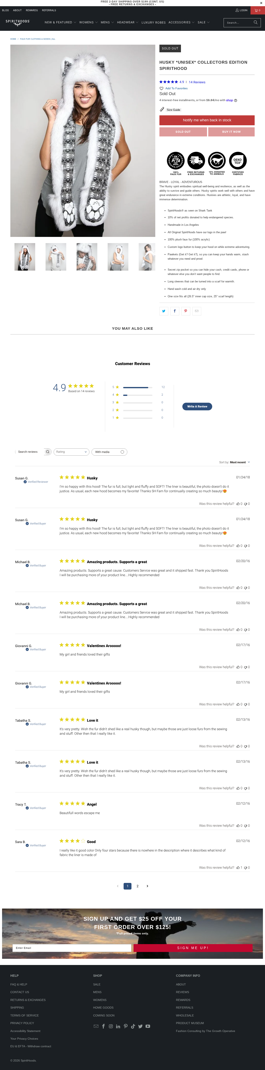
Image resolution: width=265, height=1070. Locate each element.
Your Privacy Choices (24, 1038)
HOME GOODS (103, 1007)
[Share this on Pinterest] (185, 311)
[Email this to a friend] (196, 311)
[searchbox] (29, 451)
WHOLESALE (185, 1015)
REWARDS (183, 1000)
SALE (96, 984)
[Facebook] (104, 1026)
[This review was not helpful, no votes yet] (245, 504)
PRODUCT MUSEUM (190, 1023)
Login (243, 10)
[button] (61, 22)
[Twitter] (140, 1026)
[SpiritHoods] (17, 23)
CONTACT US (19, 992)
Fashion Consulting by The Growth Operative (205, 1031)
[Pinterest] (126, 1026)
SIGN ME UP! (193, 948)
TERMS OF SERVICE (24, 1015)
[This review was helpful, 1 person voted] (238, 867)
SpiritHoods (28, 1060)
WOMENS (99, 1000)
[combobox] (71, 452)
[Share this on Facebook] (174, 311)
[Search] (256, 22)
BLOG (5, 10)
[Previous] (13, 141)
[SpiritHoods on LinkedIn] (118, 1026)
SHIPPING (17, 1007)
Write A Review (197, 406)
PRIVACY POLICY (22, 1023)
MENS (97, 992)
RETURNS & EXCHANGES (28, 1000)
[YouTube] (148, 1026)
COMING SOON (103, 1015)
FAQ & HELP (18, 984)
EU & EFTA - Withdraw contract (30, 1046)
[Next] (152, 141)
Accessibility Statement (25, 1031)
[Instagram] (111, 1026)
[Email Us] (96, 1026)
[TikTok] (133, 1026)
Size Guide (173, 109)
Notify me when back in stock (207, 120)
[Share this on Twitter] (163, 311)
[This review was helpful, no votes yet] (238, 504)
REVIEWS (182, 992)
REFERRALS (49, 10)
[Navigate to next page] (147, 886)
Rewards (32, 10)
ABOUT (17, 10)
